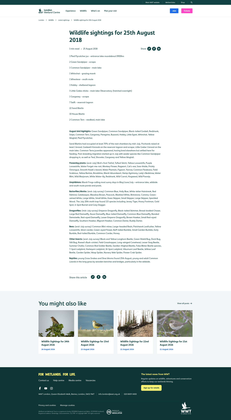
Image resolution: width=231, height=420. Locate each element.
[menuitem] (174, 10)
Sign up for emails (151, 388)
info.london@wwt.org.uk (109, 394)
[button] (149, 49)
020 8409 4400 (130, 394)
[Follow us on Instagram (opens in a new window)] (51, 388)
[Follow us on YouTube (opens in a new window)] (45, 388)
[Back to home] (186, 408)
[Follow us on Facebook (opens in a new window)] (39, 388)
